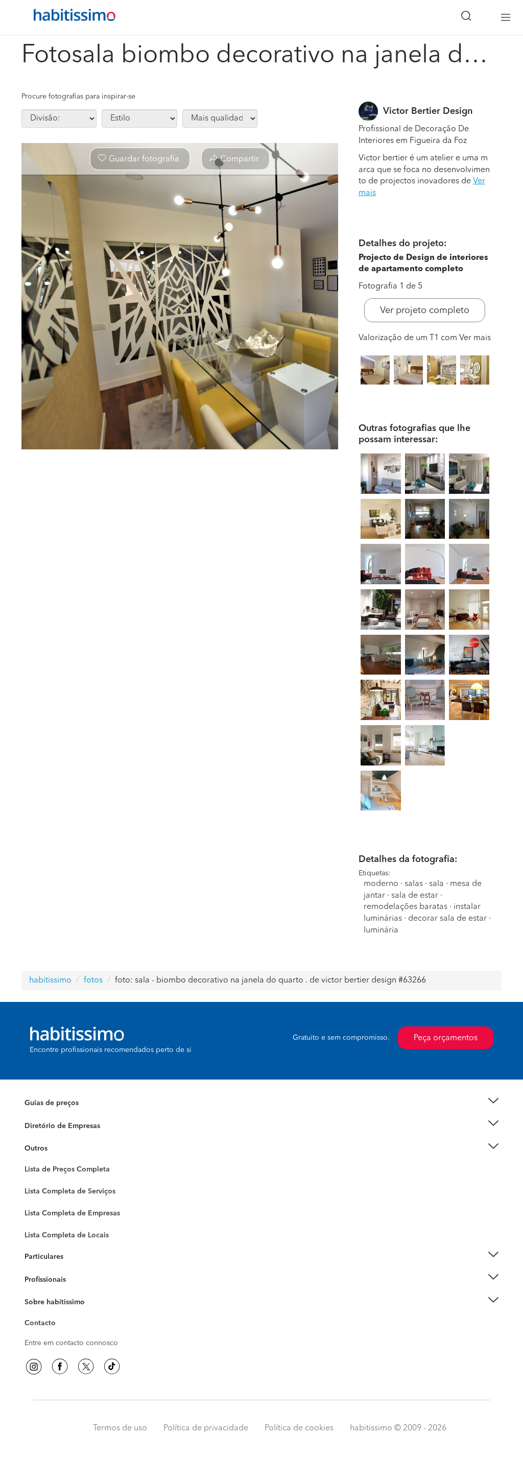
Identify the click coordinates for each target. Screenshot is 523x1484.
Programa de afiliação (60, 1334)
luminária (381, 930)
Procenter (40, 1191)
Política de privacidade (205, 1428)
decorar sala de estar (447, 919)
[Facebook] (60, 1366)
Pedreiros (40, 1220)
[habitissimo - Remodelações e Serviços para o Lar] (71, 17)
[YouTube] (86, 1366)
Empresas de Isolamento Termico (79, 1199)
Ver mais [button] (475, 338)
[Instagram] (34, 1366)
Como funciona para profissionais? (81, 1292)
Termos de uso (120, 1428)
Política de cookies (299, 1428)
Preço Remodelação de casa (70, 1125)
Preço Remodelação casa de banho (82, 1115)
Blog (32, 1160)
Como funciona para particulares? (80, 1269)
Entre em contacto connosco (71, 1343)
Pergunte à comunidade (64, 1171)
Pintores (38, 1209)
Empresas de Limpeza (60, 1148)
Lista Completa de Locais (67, 1235)
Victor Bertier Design (427, 111)
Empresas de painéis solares (71, 1138)
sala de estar (414, 896)
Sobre (34, 1314)
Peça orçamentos (446, 1038)
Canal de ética (48, 1324)
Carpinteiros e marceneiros (69, 1230)
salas (414, 884)
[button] (261, 1103)
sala (436, 884)
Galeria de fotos (51, 1181)
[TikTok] (112, 1366)
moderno (381, 884)
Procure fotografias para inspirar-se (78, 96)
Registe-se (41, 1279)
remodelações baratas (405, 907)
